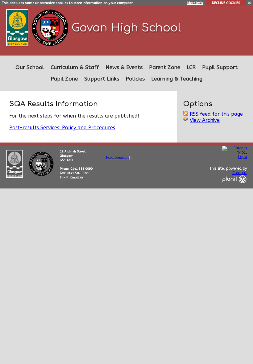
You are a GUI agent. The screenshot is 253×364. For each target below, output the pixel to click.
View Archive (205, 120)
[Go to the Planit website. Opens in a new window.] (234, 187)
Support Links (101, 79)
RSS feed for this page (216, 114)
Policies (135, 79)
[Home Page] (50, 27)
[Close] (250, 2)
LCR (191, 67)
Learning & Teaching (176, 79)
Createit (239, 173)
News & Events (124, 67)
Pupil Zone (64, 79)
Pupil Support (220, 67)
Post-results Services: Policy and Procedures (62, 127)
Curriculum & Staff (75, 67)
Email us (76, 177)
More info (195, 3)
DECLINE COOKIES (226, 3)
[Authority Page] (18, 27)
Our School (29, 67)
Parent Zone (164, 67)
